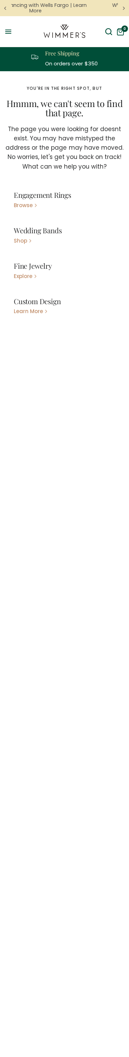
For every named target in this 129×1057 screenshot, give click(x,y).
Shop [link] (20, 240)
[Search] (109, 31)
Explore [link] (23, 276)
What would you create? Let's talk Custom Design (86, 8)
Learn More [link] (28, 311)
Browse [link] (23, 205)
